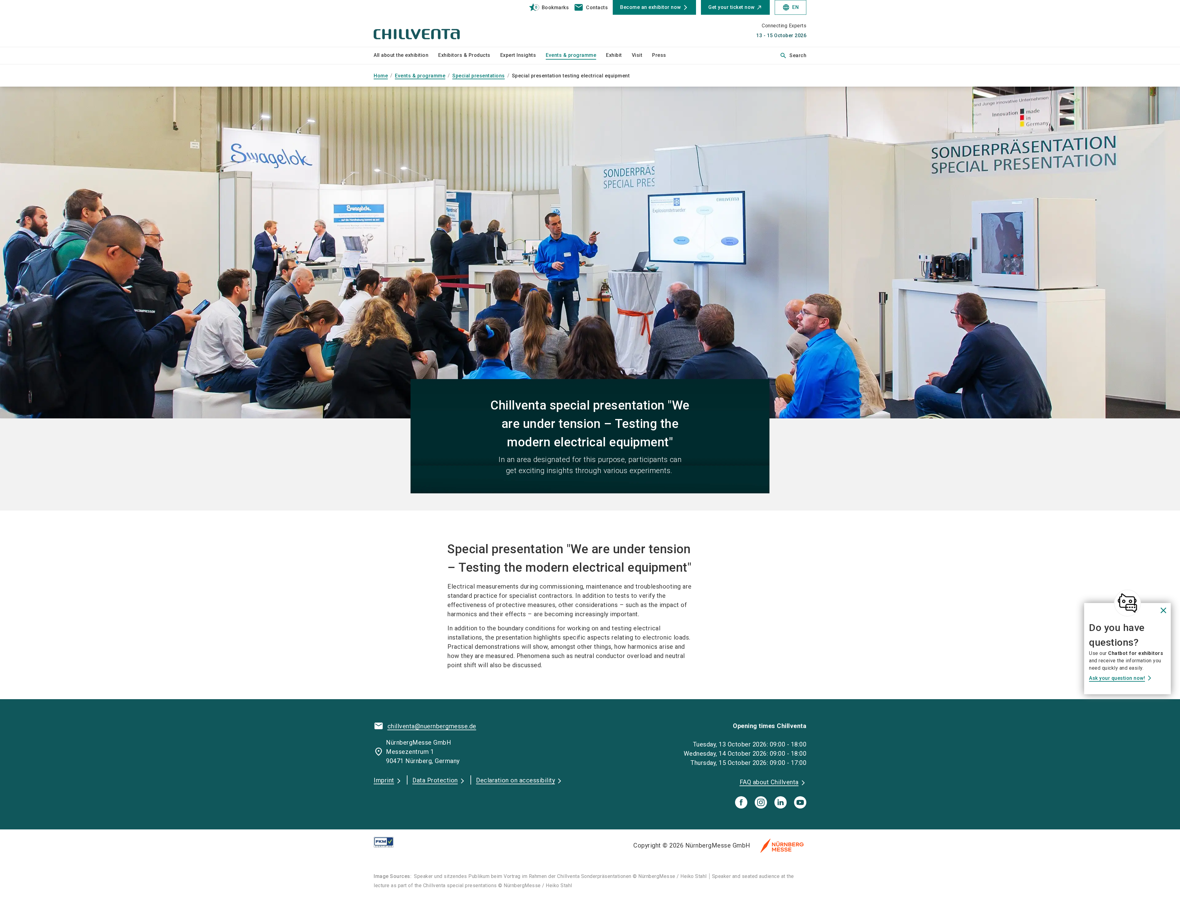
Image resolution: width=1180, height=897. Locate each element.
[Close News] (1127, 603)
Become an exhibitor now (650, 7)
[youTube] (800, 802)
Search (793, 55)
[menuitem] (406, 56)
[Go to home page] (424, 23)
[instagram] (761, 802)
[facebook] (741, 802)
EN (790, 7)
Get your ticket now (731, 7)
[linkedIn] (780, 802)
